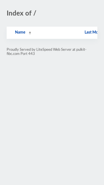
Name (20, 32)
